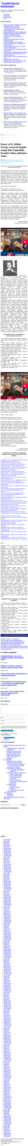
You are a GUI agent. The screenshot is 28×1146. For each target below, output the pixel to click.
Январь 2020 (7, 950)
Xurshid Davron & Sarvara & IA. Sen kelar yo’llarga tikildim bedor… (14, 47)
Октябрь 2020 (7, 937)
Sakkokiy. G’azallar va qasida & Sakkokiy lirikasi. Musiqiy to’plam (12, 666)
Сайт (2, 723)
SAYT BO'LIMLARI (9, 737)
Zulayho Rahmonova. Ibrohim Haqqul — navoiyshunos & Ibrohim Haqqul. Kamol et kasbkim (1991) (13, 683)
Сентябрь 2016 (8, 1008)
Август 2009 (7, 1108)
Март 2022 (6, 913)
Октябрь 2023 (7, 887)
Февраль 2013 (7, 1070)
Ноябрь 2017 (7, 987)
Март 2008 (6, 1131)
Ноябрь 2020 (7, 936)
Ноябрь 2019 (7, 953)
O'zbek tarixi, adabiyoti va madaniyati (16, 772)
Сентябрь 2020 (8, 939)
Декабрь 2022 (7, 900)
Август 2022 (7, 905)
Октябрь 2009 (7, 1106)
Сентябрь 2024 (8, 871)
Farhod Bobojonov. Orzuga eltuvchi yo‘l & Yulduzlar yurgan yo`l (14, 54)
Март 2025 (6, 862)
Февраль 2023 (7, 897)
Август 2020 (7, 940)
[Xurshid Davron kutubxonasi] (14, 6)
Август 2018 (7, 975)
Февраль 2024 (7, 881)
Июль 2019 (7, 959)
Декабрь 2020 (7, 934)
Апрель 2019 (7, 963)
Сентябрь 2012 (8, 1077)
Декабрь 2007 (7, 1136)
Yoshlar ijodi (13, 782)
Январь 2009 (7, 1117)
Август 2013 (7, 1061)
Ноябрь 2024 (7, 868)
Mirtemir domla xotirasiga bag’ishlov (13, 62)
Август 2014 (7, 1044)
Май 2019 (6, 962)
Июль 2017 (7, 993)
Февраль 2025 (7, 864)
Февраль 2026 (7, 848)
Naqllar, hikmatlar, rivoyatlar (17, 790)
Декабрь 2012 (7, 1072)
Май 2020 (6, 944)
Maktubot (12, 788)
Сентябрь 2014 (8, 1042)
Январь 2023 (7, 898)
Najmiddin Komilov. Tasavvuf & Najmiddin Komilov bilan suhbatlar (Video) (14, 34)
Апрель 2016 (7, 1015)
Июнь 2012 (7, 1081)
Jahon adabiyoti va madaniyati (14, 768)
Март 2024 (6, 879)
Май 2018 (6, 979)
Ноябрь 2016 (7, 1005)
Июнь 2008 (7, 1127)
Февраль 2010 (7, 1100)
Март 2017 (6, 999)
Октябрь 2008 (7, 1121)
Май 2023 (6, 892)
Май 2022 (6, 910)
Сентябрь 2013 (8, 1059)
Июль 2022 (7, 907)
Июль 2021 (7, 924)
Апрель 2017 (7, 998)
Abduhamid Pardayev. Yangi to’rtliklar (13, 42)
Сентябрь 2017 (8, 990)
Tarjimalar (9, 758)
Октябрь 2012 (7, 1075)
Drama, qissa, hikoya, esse (13, 754)
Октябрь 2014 (7, 1041)
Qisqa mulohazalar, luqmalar (14, 755)
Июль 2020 (7, 941)
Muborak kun (10, 794)
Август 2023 (7, 890)
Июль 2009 (7, 1110)
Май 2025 (6, 859)
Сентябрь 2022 (8, 904)
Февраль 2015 (7, 1035)
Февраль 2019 (7, 966)
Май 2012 (6, 1083)
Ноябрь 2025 (7, 852)
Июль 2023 (7, 891)
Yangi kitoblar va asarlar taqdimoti (18, 781)
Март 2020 (6, 947)
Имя (2, 717)
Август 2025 (7, 856)
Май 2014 (6, 1048)
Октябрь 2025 (7, 854)
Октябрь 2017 (7, 989)
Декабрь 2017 (7, 986)
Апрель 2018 (7, 980)
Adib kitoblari (10, 749)
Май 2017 (6, 996)
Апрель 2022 (7, 911)
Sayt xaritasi (7, 15)
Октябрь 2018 (7, 972)
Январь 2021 (7, 933)
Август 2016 (7, 1009)
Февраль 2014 (7, 1052)
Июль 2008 (7, 1126)
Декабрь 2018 (7, 969)
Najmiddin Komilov (17, 640)
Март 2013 (6, 1068)
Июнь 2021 (7, 926)
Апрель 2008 (7, 1130)
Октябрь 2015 (7, 1023)
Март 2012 (6, 1085)
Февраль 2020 (7, 949)
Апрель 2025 (7, 861)
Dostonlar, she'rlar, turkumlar (14, 752)
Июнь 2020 (7, 943)
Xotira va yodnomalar (15, 780)
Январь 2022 (7, 915)
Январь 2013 (7, 1071)
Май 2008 (6, 1129)
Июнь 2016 (7, 1012)
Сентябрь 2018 (8, 973)
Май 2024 (6, 877)
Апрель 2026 (7, 845)
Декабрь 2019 (7, 951)
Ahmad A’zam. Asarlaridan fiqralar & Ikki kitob (15, 52)
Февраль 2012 (7, 1087)
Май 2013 (6, 1065)
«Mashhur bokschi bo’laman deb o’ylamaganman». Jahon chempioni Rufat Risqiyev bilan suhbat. (14, 29)
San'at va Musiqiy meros (16, 775)
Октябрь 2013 (7, 1058)
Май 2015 (6, 1031)
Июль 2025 (7, 858)
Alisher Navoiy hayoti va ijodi (14, 160)
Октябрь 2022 (7, 903)
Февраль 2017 (7, 1000)
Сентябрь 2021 (8, 921)
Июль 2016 (7, 1011)
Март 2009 (6, 1114)
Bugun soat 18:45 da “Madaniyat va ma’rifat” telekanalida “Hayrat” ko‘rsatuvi (15, 25)
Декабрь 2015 (7, 1021)
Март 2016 (6, 1016)
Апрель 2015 (7, 1032)
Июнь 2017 (7, 995)
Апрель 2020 (7, 946)
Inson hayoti (13, 785)
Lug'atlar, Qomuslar (15, 787)
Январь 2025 (7, 865)
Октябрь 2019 (7, 954)
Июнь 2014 (7, 1047)
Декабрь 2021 (7, 917)
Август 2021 (7, 923)
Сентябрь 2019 (8, 956)
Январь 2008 (7, 1134)
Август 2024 (7, 872)
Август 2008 (7, 1124)
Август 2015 (7, 1026)
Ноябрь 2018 (7, 970)
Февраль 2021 (7, 931)
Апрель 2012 (7, 1084)
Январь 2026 (7, 849)
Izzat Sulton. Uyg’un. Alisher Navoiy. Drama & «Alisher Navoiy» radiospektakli (12, 693)
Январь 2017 (7, 1002)
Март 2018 (6, 982)
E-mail (2, 720)
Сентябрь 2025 (8, 855)
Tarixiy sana (10, 795)
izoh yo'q (9, 163)
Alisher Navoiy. (9, 640)
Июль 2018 (7, 976)
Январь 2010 (7, 1101)
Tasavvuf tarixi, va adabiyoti (8, 161)
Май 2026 (6, 843)
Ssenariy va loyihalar (12, 756)
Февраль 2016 (7, 1018)
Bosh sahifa (6, 14)
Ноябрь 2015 (7, 1022)
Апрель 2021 (7, 928)
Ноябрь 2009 (7, 1104)
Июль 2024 (7, 874)
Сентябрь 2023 (8, 888)
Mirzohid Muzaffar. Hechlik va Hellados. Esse (15, 32)
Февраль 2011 (7, 1095)
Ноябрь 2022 (7, 901)
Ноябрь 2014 (7, 1039)
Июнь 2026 (7, 842)
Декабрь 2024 (7, 867)
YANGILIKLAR (8, 792)
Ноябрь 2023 (7, 885)
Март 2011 (6, 1094)
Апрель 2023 (7, 894)
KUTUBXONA (8, 759)
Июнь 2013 (7, 1064)
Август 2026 (7, 839)
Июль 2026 (7, 841)
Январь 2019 (7, 967)
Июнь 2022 (7, 908)
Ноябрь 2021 (7, 918)
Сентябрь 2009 (8, 1107)
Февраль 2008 (7, 1133)
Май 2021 (6, 927)
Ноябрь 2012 (7, 1074)
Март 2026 (6, 846)
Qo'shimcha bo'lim (11, 784)
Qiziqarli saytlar (8, 17)
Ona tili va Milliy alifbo (15, 774)
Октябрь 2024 (7, 869)
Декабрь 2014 (7, 1038)
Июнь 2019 (7, 960)
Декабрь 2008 (7, 1119)
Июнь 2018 (7, 977)
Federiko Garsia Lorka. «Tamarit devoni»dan (15, 60)
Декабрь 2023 (7, 884)
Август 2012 (7, 1078)
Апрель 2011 (7, 1093)
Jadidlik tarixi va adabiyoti (13, 767)
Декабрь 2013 (7, 1055)
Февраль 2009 (7, 1116)
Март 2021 (6, 930)
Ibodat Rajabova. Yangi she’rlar (11, 59)
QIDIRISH (6, 739)
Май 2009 (6, 1113)
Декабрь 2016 (7, 1003)
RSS (5, 18)
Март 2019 (6, 964)
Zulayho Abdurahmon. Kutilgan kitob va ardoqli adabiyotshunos (14, 674)
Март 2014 (6, 1051)
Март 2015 (6, 1034)
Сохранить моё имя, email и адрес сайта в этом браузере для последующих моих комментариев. (14, 727)
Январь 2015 (7, 1036)
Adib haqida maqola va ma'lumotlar (15, 748)
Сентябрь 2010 (8, 1097)
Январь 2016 (7, 1019)
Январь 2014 (7, 1054)
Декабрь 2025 (7, 851)
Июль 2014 (7, 1045)
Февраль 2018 (7, 983)
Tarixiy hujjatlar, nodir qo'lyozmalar (15, 777)
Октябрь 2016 (7, 1006)
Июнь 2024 (7, 875)
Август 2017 (7, 992)
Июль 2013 (7, 1062)
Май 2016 (6, 1013)
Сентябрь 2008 (8, 1123)
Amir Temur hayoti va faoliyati (14, 762)
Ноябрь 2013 (7, 1057)
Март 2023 (6, 895)
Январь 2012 (7, 1088)
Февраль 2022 (7, 914)
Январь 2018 (7, 985)
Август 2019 (7, 957)
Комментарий (4, 704)
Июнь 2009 (7, 1111)
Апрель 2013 (7, 1067)
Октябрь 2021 (7, 920)
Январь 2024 (7, 882)
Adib (5, 160)
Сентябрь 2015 (8, 1025)
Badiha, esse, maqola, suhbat (14, 751)
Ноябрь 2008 (7, 1120)
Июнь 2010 (7, 1098)
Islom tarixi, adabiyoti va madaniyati (16, 764)
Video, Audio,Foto (19, 161)
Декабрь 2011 (7, 1090)
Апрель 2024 (7, 878)
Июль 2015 (7, 1028)
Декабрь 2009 (7, 1103)
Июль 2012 (7, 1080)
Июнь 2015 (7, 1029)
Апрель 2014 (7, 1049)
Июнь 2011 (7, 1091)
